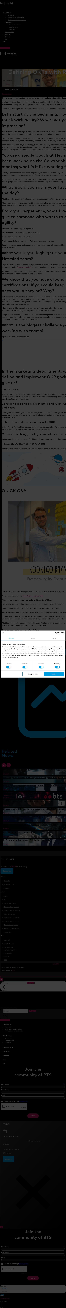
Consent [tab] (11, 638)
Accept (54, 674)
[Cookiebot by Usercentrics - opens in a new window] (56, 633)
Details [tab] (33, 638)
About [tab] (54, 638)
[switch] (24, 667)
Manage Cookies (33, 674)
